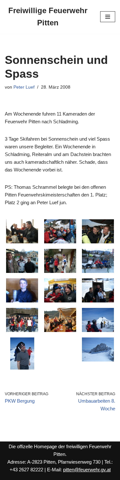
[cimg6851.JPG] (60, 241)
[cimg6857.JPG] (98, 241)
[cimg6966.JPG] (98, 330)
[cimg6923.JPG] (98, 300)
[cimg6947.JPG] (60, 330)
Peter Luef (24, 87)
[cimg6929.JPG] (22, 330)
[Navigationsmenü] (107, 16)
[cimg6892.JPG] (60, 271)
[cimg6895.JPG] (98, 271)
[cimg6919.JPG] (60, 300)
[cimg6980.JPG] (98, 359)
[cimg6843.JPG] (22, 241)
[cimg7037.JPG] (22, 368)
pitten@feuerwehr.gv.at (87, 469)
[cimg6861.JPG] (22, 271)
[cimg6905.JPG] (22, 300)
